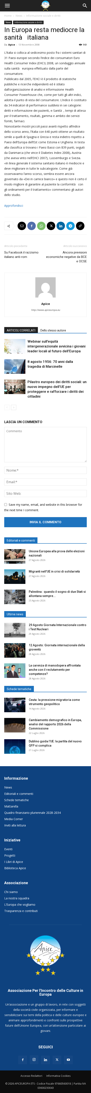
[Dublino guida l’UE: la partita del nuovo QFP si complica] (14, 746)
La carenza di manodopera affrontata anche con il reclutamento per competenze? (55, 670)
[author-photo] (45, 297)
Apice (11, 44)
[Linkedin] (61, 226)
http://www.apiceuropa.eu (45, 309)
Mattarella (11, 806)
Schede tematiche (16, 800)
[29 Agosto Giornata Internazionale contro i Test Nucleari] (14, 630)
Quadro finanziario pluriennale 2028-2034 (32, 813)
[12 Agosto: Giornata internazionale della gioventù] (14, 650)
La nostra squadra (16, 898)
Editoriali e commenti (18, 794)
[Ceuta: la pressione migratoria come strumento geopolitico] (14, 705)
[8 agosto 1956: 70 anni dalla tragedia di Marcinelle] (14, 366)
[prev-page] (7, 407)
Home (8, 15)
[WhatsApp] (41, 226)
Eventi (8, 849)
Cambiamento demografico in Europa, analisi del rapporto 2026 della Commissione (55, 724)
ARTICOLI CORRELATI (21, 330)
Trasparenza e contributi (21, 911)
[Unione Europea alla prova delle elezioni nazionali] (14, 556)
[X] (51, 226)
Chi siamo (11, 892)
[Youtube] (68, 1060)
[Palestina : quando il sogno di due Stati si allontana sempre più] (14, 597)
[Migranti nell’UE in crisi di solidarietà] (14, 576)
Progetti (9, 855)
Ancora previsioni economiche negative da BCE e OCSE (66, 257)
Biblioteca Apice (15, 868)
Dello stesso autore (53, 330)
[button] (7, 5)
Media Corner (13, 819)
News (19, 15)
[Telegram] (70, 226)
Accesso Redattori (31, 1076)
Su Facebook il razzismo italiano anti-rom (21, 255)
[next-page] (13, 407)
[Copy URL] (80, 226)
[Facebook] (31, 226)
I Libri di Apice (13, 862)
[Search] (85, 5)
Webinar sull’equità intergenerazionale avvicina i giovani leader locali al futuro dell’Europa (56, 346)
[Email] (22, 226)
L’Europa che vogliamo (19, 905)
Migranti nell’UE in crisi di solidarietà (54, 571)
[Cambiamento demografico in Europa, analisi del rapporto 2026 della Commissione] (14, 725)
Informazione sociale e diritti (43, 15)
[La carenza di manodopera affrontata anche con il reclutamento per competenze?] (14, 670)
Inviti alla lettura (15, 825)
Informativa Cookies (58, 1076)
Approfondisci (13, 206)
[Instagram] (34, 1059)
